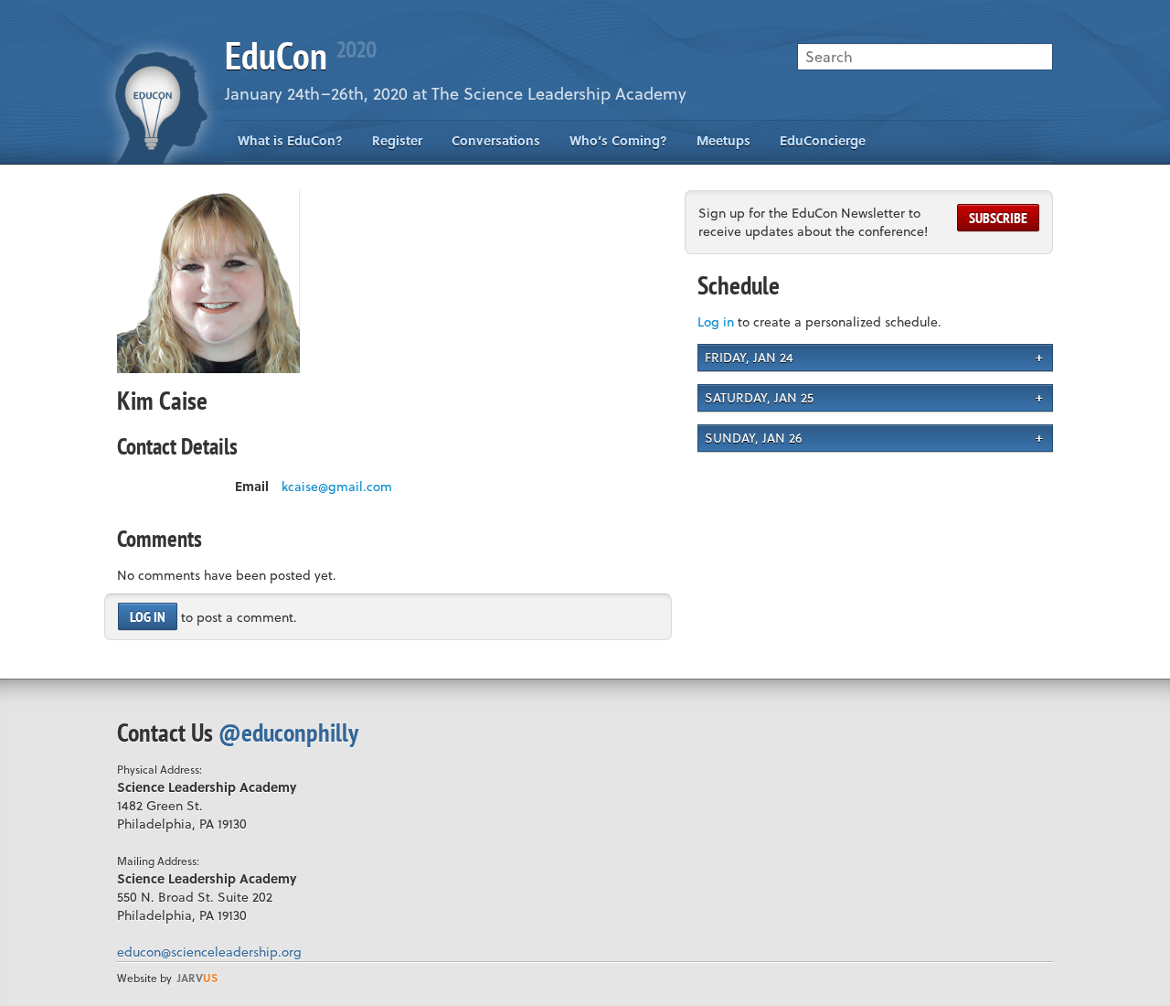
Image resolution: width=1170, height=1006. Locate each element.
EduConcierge (823, 140)
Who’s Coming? (618, 140)
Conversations (496, 140)
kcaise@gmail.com (337, 486)
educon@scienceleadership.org (209, 951)
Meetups (723, 140)
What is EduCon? (290, 140)
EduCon (300, 55)
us (197, 977)
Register (397, 140)
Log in (147, 616)
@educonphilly (288, 732)
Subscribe (998, 218)
